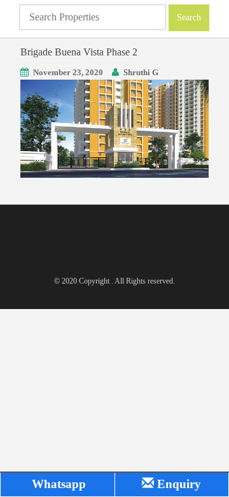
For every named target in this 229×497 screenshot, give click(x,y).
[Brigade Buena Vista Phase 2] (114, 127)
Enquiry (177, 484)
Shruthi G (140, 72)
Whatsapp (57, 484)
